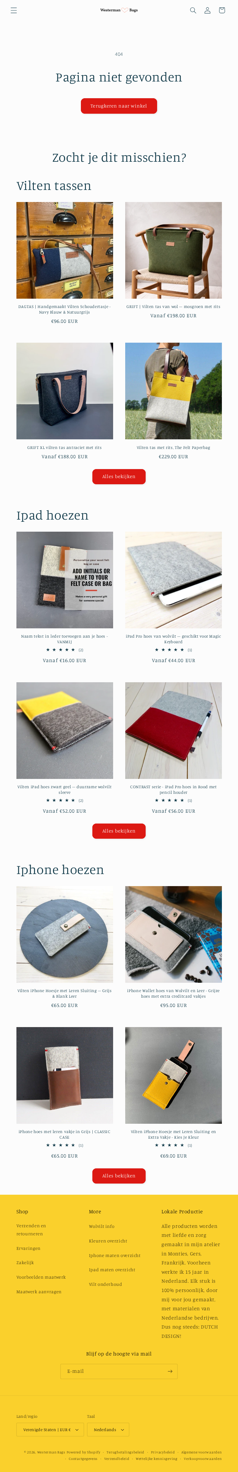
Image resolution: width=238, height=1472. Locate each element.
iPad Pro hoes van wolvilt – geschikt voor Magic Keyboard (173, 639)
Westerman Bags (51, 1452)
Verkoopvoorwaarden (203, 1459)
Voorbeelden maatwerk (41, 1277)
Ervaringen (28, 1248)
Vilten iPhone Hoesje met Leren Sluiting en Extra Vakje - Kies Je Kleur (173, 1134)
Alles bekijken (119, 476)
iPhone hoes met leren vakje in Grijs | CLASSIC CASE (65, 1134)
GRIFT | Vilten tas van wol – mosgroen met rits (173, 306)
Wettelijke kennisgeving (157, 1459)
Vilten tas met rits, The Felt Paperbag (173, 447)
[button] (14, 10)
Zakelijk (25, 1262)
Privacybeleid (163, 1452)
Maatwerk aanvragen (39, 1291)
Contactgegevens (83, 1459)
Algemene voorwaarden (201, 1452)
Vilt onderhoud (105, 1284)
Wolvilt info (102, 1226)
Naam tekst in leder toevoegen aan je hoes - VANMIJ (64, 639)
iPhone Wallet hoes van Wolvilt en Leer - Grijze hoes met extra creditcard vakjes (173, 993)
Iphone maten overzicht (115, 1255)
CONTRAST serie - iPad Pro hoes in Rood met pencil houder (173, 789)
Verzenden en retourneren (31, 1229)
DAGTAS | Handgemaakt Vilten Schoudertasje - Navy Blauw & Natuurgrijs (64, 309)
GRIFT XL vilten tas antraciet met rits (64, 447)
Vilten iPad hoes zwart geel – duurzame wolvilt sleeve (64, 789)
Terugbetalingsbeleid (125, 1452)
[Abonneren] (170, 1371)
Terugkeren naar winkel (118, 106)
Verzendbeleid (117, 1459)
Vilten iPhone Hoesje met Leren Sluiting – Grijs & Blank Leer (64, 993)
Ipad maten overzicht (112, 1269)
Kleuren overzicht (108, 1240)
